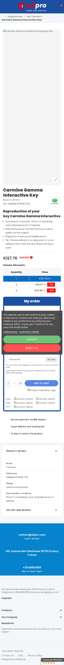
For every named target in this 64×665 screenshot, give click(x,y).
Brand (9, 463)
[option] (32, 107)
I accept (32, 339)
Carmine (15, 199)
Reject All (32, 348)
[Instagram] (8, 638)
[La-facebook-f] (19, 638)
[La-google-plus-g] (14, 638)
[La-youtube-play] (24, 638)
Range (9, 483)
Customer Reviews (52, 659)
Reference (11, 473)
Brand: (6, 199)
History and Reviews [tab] (18, 510)
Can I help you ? (8, 403)
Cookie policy (10, 331)
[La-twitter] (3, 638)
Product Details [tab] (16, 451)
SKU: (5, 203)
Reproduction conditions (18, 493)
